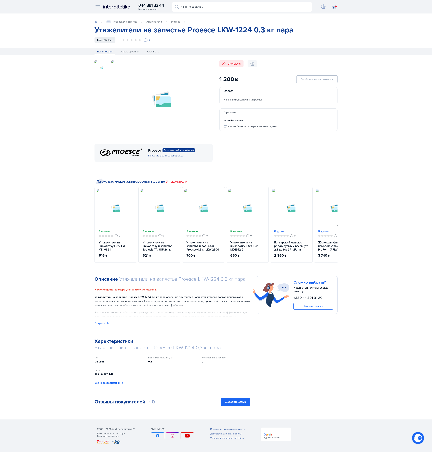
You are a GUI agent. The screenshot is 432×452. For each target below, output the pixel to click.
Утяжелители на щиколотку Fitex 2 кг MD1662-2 (244, 246)
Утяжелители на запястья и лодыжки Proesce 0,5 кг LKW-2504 (202, 246)
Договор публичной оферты (225, 433)
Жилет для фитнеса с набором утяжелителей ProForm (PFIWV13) (334, 246)
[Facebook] (157, 435)
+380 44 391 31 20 (307, 298)
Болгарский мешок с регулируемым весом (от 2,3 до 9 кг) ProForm (291, 246)
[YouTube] (187, 435)
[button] (337, 224)
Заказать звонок (313, 306)
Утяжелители (176, 181)
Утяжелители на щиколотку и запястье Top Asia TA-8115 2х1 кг (157, 246)
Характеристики (129, 51)
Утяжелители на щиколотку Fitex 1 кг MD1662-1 (112, 246)
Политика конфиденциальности (227, 429)
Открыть (99, 323)
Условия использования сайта (227, 438)
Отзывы (153, 51)
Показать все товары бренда (165, 155)
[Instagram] (172, 435)
